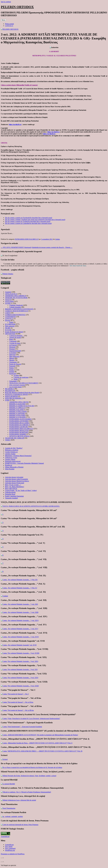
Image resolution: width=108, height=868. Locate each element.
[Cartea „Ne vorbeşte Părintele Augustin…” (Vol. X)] (19, 588)
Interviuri (12, 354)
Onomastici (13, 362)
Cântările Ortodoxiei (16, 305)
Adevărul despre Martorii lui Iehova (17, 481)
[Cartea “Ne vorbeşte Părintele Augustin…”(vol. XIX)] (19, 661)
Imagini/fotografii (15, 351)
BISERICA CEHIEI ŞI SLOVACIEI (21, 406)
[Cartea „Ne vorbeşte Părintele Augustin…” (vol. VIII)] (2, 571)
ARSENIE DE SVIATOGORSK (16, 298)
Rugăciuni (12, 373)
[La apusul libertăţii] (8, 784)
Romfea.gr (8, 465)
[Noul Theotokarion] (8, 808)
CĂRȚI (7, 313)
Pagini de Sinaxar (15, 364)
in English (12, 353)
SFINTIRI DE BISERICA (14, 398)
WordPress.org (10, 850)
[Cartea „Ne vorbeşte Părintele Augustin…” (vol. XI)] (4, 596)
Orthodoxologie (10, 492)
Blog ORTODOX (11, 488)
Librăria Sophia (10, 454)
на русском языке (15, 387)
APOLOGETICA (11, 294)
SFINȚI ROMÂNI (11, 396)
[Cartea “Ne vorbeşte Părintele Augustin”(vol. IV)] (2, 539)
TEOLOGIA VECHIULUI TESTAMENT (23, 383)
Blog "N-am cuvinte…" (13, 485)
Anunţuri (8, 292)
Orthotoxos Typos (11, 457)
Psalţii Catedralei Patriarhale (14, 496)
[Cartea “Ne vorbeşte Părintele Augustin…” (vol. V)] (2, 547)
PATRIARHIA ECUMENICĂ (19, 425)
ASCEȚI (8, 299)
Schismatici (13, 381)
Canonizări (13, 341)
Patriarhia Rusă (10, 494)
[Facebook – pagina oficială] (7, 274)
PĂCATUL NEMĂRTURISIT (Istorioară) (16, 247)
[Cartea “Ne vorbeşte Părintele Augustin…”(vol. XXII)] (20, 686)
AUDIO (8, 303)
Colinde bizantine (15, 307)
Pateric (11, 368)
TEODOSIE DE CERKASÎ (14, 438)
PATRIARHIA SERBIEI (17, 434)
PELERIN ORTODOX (17, 7)
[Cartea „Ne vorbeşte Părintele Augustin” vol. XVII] (18, 645)
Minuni (11, 358)
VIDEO (7, 440)
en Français (13, 345)
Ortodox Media (10, 459)
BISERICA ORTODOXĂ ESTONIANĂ (19, 309)
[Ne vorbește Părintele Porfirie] (12, 816)
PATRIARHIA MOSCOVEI (19, 430)
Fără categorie (9, 326)
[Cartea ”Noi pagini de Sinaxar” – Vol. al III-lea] (17, 710)
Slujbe (16, 379)
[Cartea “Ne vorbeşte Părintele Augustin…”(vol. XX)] (19, 669)
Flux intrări (8, 846)
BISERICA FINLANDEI (18, 411)
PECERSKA (9, 389)
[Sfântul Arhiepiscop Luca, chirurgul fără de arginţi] (18, 800)
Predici (11, 370)
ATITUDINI (9, 301)
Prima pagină (9, 24)
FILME (7, 328)
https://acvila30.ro (53, 132)
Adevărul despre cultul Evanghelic (16, 479)
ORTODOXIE (10, 334)
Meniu (3, 20)
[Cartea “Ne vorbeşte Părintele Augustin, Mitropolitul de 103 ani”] (2, 514)
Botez (11, 339)
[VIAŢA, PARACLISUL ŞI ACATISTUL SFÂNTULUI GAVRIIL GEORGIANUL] (30, 506)
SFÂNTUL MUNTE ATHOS (19, 436)
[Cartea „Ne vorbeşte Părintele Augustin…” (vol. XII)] (19, 604)
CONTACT (9, 26)
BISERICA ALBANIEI (17, 404)
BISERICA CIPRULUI (17, 408)
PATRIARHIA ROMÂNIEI (18, 432)
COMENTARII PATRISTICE (15, 315)
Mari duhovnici (14, 356)
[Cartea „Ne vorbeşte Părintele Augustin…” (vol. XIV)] (20, 620)
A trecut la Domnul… (16, 335)
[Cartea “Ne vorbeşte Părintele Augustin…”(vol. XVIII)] (20, 653)
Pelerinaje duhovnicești (12, 461)
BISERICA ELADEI (16, 409)
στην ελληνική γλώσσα (17, 385)
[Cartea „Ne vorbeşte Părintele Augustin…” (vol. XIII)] (19, 612)
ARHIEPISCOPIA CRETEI (18, 402)
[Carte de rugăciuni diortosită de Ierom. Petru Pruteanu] (19, 825)
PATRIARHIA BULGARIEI (19, 423)
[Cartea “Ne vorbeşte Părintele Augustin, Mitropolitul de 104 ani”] (2, 522)
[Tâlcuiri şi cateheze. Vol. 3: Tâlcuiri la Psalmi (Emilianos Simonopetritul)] (26, 792)
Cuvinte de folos (14, 343)
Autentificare (5, 836)
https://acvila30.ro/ (15, 124)
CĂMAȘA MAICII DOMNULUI (16, 311)
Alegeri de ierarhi (15, 337)
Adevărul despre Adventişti (14, 477)
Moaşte (11, 360)
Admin (57, 239)
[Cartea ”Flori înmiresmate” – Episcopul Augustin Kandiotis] (21, 727)
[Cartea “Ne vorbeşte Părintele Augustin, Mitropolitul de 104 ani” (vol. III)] (2, 531)
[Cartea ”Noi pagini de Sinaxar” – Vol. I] (15, 694)
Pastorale (12, 366)
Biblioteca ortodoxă (11, 450)
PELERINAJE (10, 391)
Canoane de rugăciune (21, 377)
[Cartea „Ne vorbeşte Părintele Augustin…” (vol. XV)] (19, 629)
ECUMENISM (10, 324)
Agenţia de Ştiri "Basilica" (14, 448)
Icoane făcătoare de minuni (14, 332)
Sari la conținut (6, 2)
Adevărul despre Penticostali (14, 483)
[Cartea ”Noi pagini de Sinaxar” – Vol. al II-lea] (17, 702)
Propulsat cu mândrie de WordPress (12, 854)
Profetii (11, 372)
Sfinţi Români (9, 469)
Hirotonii (12, 347)
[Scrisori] (4, 759)
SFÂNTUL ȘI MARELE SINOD (16, 394)
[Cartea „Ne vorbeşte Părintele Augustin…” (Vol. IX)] (19, 580)
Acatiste (16, 375)
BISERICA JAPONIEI (17, 413)
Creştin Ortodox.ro (11, 452)
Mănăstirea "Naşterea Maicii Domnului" (18, 456)
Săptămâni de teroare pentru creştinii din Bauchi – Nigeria (52, 247)
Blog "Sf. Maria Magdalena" (14, 487)
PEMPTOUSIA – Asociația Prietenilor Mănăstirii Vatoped (24, 463)
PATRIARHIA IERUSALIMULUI (27, 239)
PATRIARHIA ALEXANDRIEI (20, 419)
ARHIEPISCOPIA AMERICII (15, 296)
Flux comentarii (10, 848)
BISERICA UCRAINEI (17, 417)
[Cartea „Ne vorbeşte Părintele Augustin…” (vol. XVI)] (20, 637)
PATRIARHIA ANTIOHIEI (18, 421)
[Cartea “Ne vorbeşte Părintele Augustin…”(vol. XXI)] (19, 678)
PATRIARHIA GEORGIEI (18, 427)
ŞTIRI (7, 400)
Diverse (7, 320)
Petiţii (11, 322)
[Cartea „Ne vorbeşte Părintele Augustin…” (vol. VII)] (2, 563)
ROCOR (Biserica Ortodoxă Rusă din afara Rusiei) (22, 392)
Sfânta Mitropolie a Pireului (14, 467)
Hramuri (12, 349)
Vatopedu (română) (11, 498)
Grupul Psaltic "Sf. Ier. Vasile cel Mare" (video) (21, 490)
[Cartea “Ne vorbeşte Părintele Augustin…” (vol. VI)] (2, 555)
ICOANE (8, 330)
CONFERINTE (10, 316)
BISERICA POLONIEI (17, 415)
